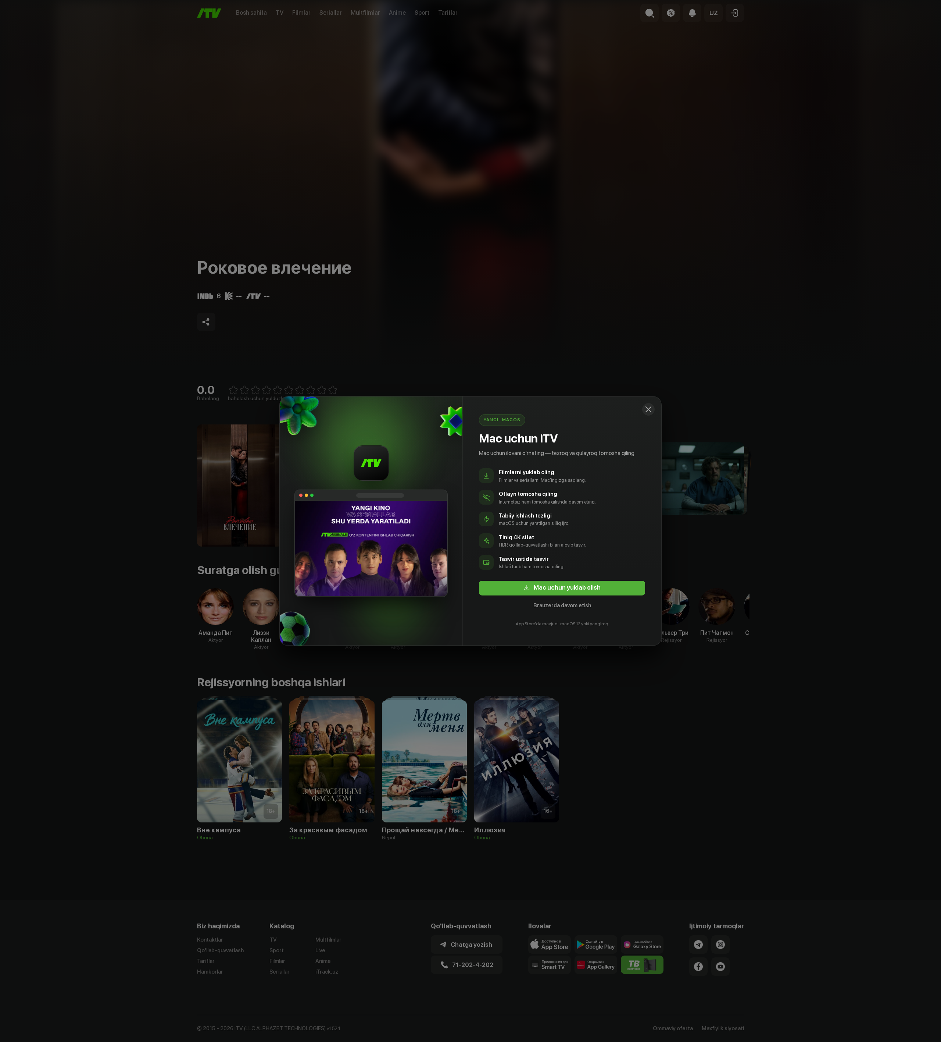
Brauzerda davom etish (562, 605)
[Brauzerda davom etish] (648, 409)
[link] (562, 588)
